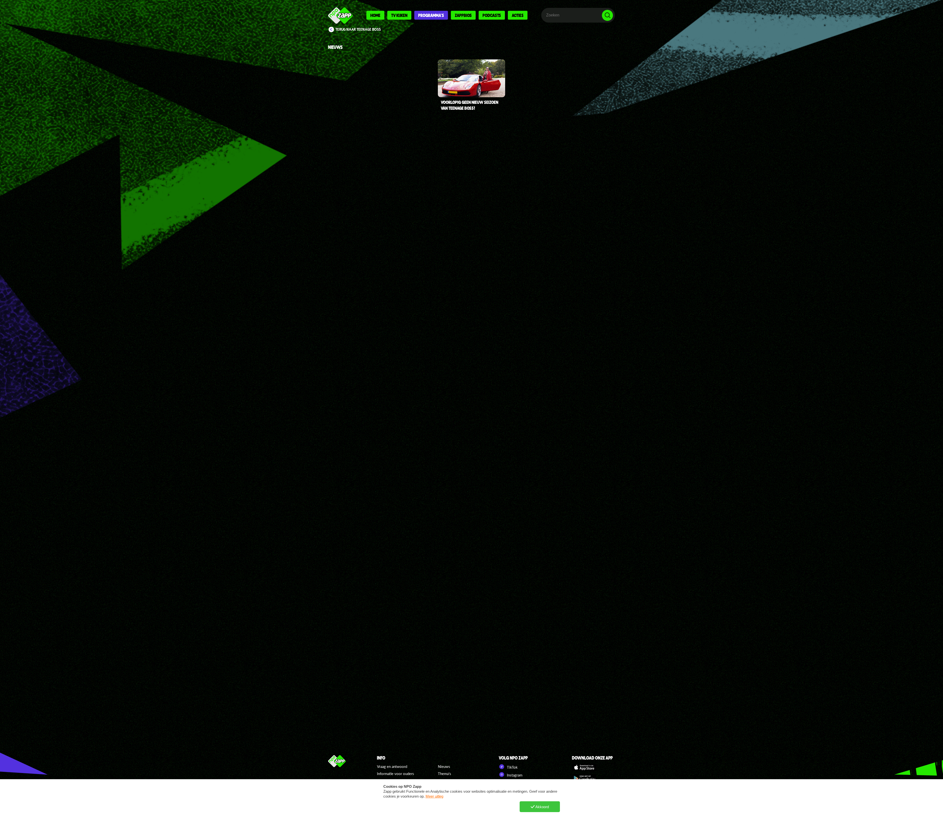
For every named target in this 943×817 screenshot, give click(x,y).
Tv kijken (399, 15)
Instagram (514, 775)
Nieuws (444, 766)
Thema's (444, 773)
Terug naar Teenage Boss (358, 29)
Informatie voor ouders (395, 773)
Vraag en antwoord (392, 766)
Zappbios (463, 15)
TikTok (512, 767)
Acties (518, 15)
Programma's (431, 15)
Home (375, 15)
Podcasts (492, 15)
